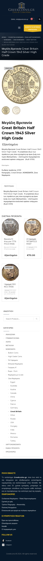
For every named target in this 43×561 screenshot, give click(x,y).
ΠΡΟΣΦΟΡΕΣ (11, 452)
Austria (13, 389)
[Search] (37, 318)
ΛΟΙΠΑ (8, 342)
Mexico (13, 433)
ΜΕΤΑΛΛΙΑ (10, 345)
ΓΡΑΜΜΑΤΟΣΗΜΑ (12, 338)
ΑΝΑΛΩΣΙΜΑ (10, 334)
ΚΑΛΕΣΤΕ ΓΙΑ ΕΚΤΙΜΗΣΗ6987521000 (32, 28)
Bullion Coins (13, 353)
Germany (14, 408)
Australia (13, 386)
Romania (14, 437)
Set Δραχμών (13, 360)
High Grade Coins (15, 356)
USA (12, 422)
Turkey (13, 441)
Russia (12, 419)
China (12, 397)
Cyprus (13, 400)
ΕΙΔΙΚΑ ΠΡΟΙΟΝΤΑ (12, 448)
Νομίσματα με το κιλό (15, 375)
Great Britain (16, 173)
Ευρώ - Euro (12, 371)
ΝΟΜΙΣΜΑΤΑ (28, 173)
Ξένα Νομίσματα (14, 378)
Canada (13, 393)
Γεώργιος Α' (12, 367)
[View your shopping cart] (33, 19)
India (12, 430)
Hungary (13, 426)
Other (12, 415)
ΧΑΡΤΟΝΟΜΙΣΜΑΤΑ (13, 444)
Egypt (12, 382)
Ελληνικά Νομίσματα (15, 364)
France (13, 404)
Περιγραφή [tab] (9, 186)
